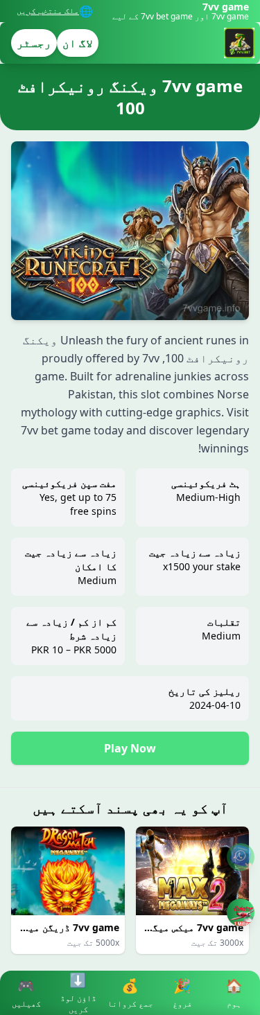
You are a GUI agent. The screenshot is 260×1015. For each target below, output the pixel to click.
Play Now (130, 748)
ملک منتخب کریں (48, 11)
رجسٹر (34, 43)
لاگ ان (77, 43)
